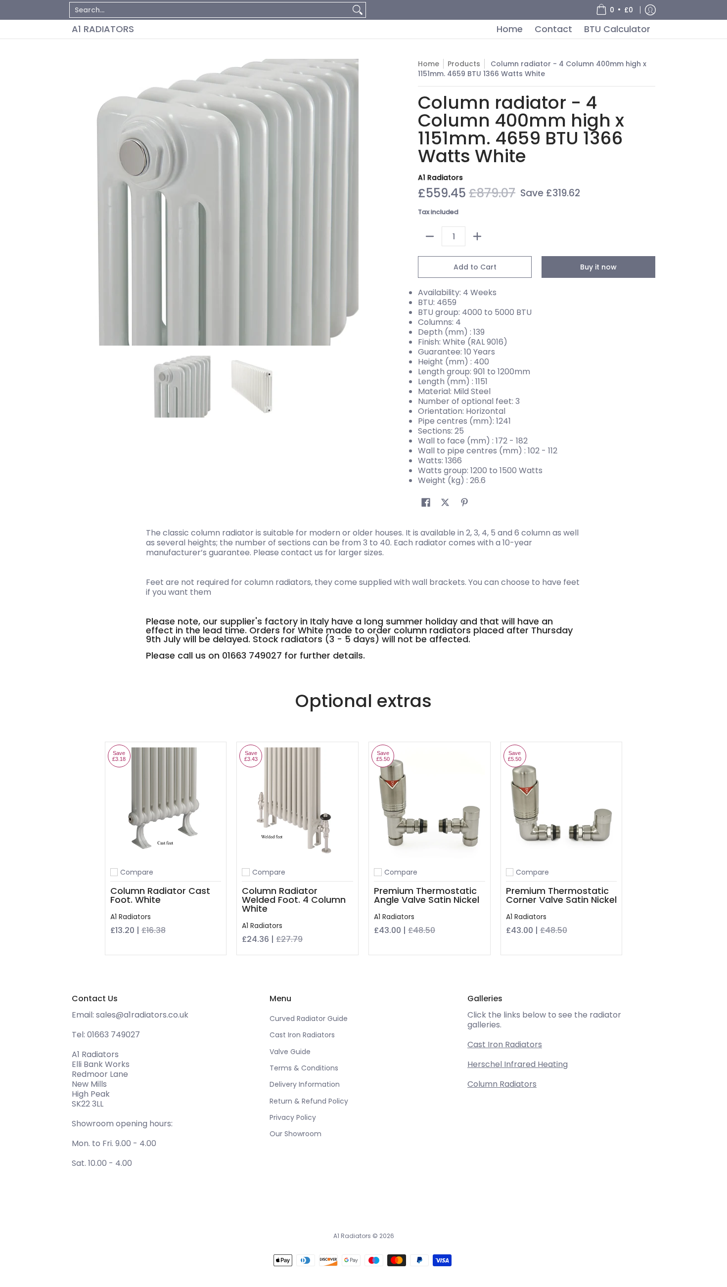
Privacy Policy (293, 1117)
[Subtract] (430, 236)
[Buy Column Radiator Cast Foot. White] (166, 802)
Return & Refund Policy (309, 1101)
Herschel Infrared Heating (517, 1064)
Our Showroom (295, 1134)
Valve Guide (290, 1052)
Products (464, 64)
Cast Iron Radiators (302, 1035)
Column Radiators (502, 1084)
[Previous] (79, 202)
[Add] (477, 236)
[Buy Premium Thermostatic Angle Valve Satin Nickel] (429, 802)
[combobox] (210, 9)
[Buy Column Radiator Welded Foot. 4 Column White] (297, 802)
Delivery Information (305, 1084)
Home (428, 64)
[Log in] (650, 10)
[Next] (352, 202)
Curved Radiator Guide (309, 1018)
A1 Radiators (103, 29)
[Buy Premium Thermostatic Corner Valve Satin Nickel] (561, 802)
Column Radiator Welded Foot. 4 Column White (294, 900)
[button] (426, 502)
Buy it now (598, 267)
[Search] (357, 9)
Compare (136, 872)
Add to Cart (475, 267)
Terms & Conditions (304, 1068)
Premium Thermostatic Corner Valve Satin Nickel (561, 895)
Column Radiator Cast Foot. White (160, 895)
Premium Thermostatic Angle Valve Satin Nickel (426, 895)
